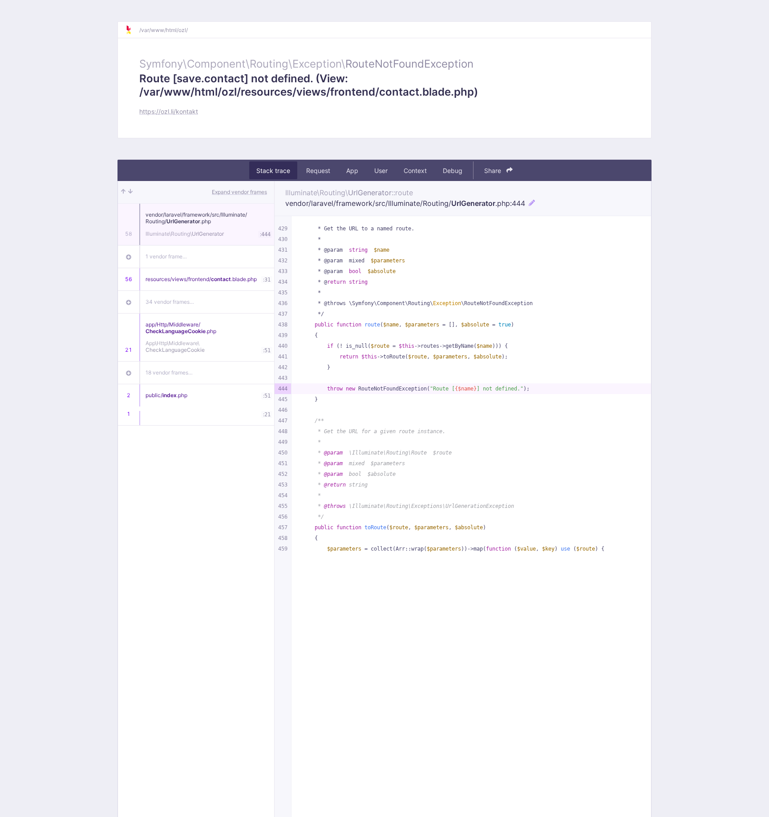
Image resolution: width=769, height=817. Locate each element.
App (352, 170)
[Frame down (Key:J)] (130, 192)
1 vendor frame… (166, 256)
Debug (452, 170)
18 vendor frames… (169, 372)
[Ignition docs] (132, 29)
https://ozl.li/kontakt (168, 111)
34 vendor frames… (170, 301)
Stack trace (273, 170)
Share (493, 170)
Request (318, 170)
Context (415, 170)
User (381, 170)
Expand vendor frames (239, 192)
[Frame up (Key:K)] (123, 192)
